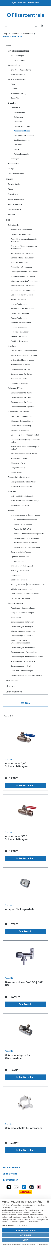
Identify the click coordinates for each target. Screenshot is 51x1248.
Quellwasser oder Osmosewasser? (25, 594)
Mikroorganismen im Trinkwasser (24, 272)
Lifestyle (12, 346)
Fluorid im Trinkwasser (20, 313)
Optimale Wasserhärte (20, 557)
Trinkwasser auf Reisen (20, 365)
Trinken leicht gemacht (20, 458)
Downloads (13, 194)
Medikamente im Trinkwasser (23, 253)
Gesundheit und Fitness (18, 411)
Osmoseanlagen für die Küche (23, 647)
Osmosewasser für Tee (20, 369)
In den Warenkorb (25, 785)
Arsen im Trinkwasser (19, 262)
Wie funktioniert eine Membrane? (27, 538)
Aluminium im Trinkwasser (21, 230)
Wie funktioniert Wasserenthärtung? (25, 501)
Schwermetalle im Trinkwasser (23, 276)
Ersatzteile (15, 108)
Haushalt (12, 491)
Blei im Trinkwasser (18, 299)
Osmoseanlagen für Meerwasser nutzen (27, 657)
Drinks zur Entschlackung (21, 426)
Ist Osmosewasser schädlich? (26, 520)
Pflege (11, 168)
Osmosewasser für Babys (21, 393)
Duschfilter (15, 98)
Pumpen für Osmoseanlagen (22, 613)
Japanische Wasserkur (20, 430)
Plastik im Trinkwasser (20, 341)
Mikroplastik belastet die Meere (23, 482)
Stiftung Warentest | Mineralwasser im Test (28, 584)
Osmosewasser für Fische (21, 402)
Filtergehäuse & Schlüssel (24, 135)
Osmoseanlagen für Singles (22, 626)
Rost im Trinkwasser (19, 318)
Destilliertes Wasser (19, 580)
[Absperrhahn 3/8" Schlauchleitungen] (25, 810)
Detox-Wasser (16, 472)
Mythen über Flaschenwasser (22, 360)
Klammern (18, 145)
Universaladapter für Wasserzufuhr (17, 1057)
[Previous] (3, 3)
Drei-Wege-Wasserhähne (21, 70)
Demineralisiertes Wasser (21, 552)
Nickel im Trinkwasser (19, 332)
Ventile (16, 149)
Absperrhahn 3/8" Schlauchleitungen (16, 838)
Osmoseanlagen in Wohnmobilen (24, 652)
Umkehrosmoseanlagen (18, 51)
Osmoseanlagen (15, 603)
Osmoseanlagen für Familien (22, 622)
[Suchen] (36, 25)
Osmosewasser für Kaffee (21, 374)
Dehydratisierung (18, 468)
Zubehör (12, 103)
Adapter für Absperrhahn (20, 909)
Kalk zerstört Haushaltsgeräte (23, 496)
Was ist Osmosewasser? (23, 524)
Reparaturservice (16, 199)
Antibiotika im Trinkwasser (21, 267)
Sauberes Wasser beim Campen (24, 355)
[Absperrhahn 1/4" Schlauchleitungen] (25, 737)
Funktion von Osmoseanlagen (23, 608)
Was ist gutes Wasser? (20, 571)
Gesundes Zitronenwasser (21, 416)
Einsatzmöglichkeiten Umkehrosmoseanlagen (20, 641)
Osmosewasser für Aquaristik (23, 407)
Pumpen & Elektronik (22, 126)
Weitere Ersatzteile (21, 154)
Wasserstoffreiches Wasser (22, 421)
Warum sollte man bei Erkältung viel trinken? (25, 448)
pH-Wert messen (17, 561)
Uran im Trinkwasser (19, 304)
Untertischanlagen (18, 60)
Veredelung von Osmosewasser (24, 351)
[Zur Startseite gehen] (25, 15)
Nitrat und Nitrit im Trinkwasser (23, 290)
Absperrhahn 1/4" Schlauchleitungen (16, 765)
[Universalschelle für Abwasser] (25, 1102)
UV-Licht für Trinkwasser (20, 598)
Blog (7, 219)
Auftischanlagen (17, 56)
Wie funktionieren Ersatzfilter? (26, 543)
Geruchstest (16, 575)
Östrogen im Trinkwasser (21, 234)
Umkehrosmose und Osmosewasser (25, 515)
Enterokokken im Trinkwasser (23, 286)
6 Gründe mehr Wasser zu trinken (24, 454)
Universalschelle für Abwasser (23, 1128)
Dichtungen (18, 117)
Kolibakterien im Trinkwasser (22, 309)
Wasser (11, 510)
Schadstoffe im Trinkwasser (22, 258)
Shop (8, 45)
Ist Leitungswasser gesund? (22, 589)
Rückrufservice (15, 204)
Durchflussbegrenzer (22, 140)
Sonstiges (15, 159)
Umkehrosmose (13, 691)
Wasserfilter (13, 163)
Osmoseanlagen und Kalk (21, 666)
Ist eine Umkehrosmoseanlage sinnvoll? (27, 675)
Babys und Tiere (15, 388)
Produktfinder (14, 184)
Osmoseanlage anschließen (22, 636)
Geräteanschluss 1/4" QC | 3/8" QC (24, 984)
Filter (13, 84)
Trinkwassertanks (16, 173)
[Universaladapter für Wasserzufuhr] (25, 1029)
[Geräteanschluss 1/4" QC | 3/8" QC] (25, 956)
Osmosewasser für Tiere (21, 397)
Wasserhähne (14, 65)
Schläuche (18, 122)
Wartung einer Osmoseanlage (23, 631)
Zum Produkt (25, 931)
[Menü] (6, 25)
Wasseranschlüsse (22, 131)
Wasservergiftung (18, 463)
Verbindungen (19, 112)
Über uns (10, 686)
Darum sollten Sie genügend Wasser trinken (25, 441)
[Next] (48, 3)
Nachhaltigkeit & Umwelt (19, 477)
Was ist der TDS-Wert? (23, 529)
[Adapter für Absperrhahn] (25, 883)
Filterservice (11, 680)
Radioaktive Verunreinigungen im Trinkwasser (24, 240)
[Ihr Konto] (42, 25)
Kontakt (11, 214)
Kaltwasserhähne (18, 74)
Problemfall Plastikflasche (21, 486)
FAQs (10, 189)
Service (9, 179)
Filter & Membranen (17, 79)
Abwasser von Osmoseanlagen (23, 661)
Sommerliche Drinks (19, 379)
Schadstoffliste (14, 209)
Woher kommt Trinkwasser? (22, 566)
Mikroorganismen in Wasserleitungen (26, 281)
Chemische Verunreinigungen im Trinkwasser (24, 247)
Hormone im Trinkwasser (21, 323)
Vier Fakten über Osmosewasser (27, 547)
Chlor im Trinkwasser (19, 327)
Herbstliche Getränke (19, 383)
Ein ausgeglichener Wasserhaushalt (25, 435)
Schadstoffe (13, 225)
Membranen (16, 89)
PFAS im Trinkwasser (19, 336)
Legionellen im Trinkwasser (22, 295)
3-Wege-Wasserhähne (20, 505)
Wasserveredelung (18, 93)
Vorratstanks (16, 617)
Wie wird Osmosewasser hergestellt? (29, 534)
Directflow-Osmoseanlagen (22, 671)
